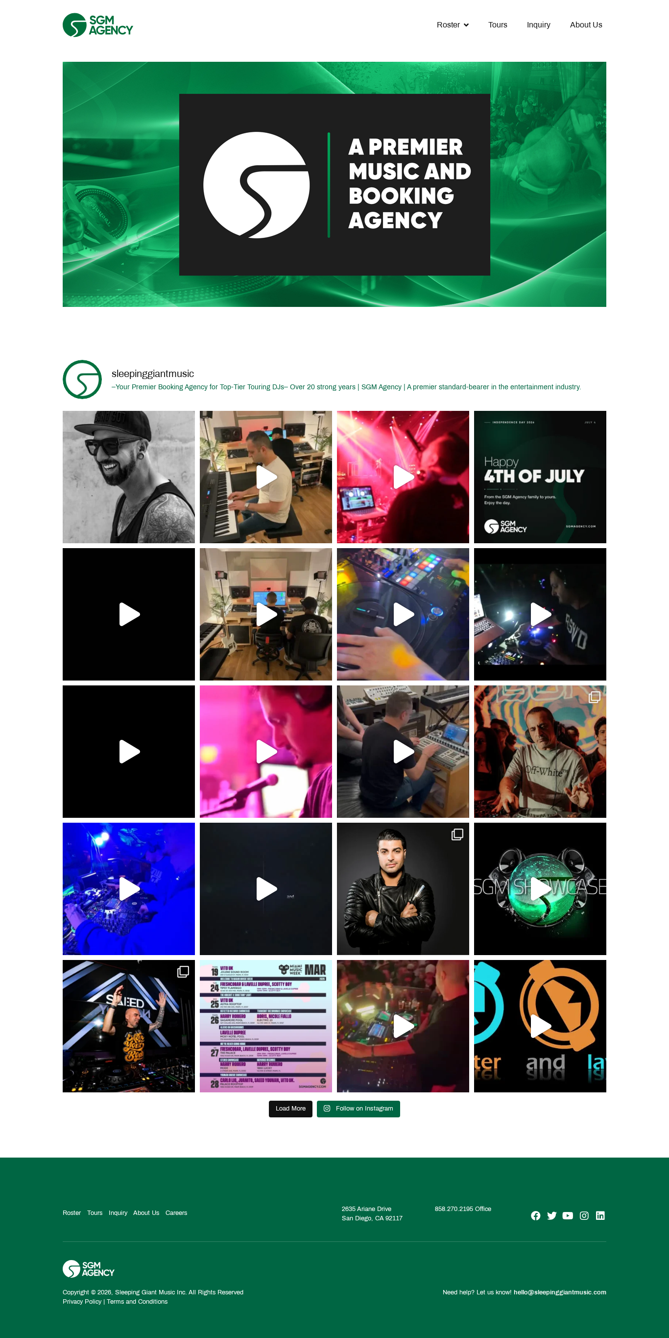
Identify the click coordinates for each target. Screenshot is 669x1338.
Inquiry (538, 25)
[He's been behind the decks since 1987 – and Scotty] (129, 477)
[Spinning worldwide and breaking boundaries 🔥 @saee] (129, 1026)
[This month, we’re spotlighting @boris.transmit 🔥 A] (540, 751)
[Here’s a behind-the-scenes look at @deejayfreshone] (403, 751)
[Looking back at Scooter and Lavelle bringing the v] (540, 1026)
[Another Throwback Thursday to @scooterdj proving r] (403, 477)
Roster (448, 25)
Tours (497, 25)
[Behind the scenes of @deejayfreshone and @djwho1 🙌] (266, 477)
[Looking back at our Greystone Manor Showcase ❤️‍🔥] (540, 889)
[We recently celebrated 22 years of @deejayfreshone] (266, 751)
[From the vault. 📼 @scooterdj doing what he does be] (129, 614)
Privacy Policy (82, 1301)
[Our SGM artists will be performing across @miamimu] (266, 1026)
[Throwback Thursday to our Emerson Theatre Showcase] (266, 889)
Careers (176, 1213)
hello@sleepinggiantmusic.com (560, 1292)
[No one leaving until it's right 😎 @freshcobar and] (266, 614)
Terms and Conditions (137, 1301)
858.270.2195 (454, 1209)
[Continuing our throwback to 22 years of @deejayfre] (129, 751)
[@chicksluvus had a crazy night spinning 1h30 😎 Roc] (129, 889)
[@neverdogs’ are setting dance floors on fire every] (403, 1026)
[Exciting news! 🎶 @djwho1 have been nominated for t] (403, 889)
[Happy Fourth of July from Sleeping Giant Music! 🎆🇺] (540, 477)
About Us (586, 25)
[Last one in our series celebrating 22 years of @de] (540, 614)
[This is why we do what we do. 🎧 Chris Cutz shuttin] (403, 614)
